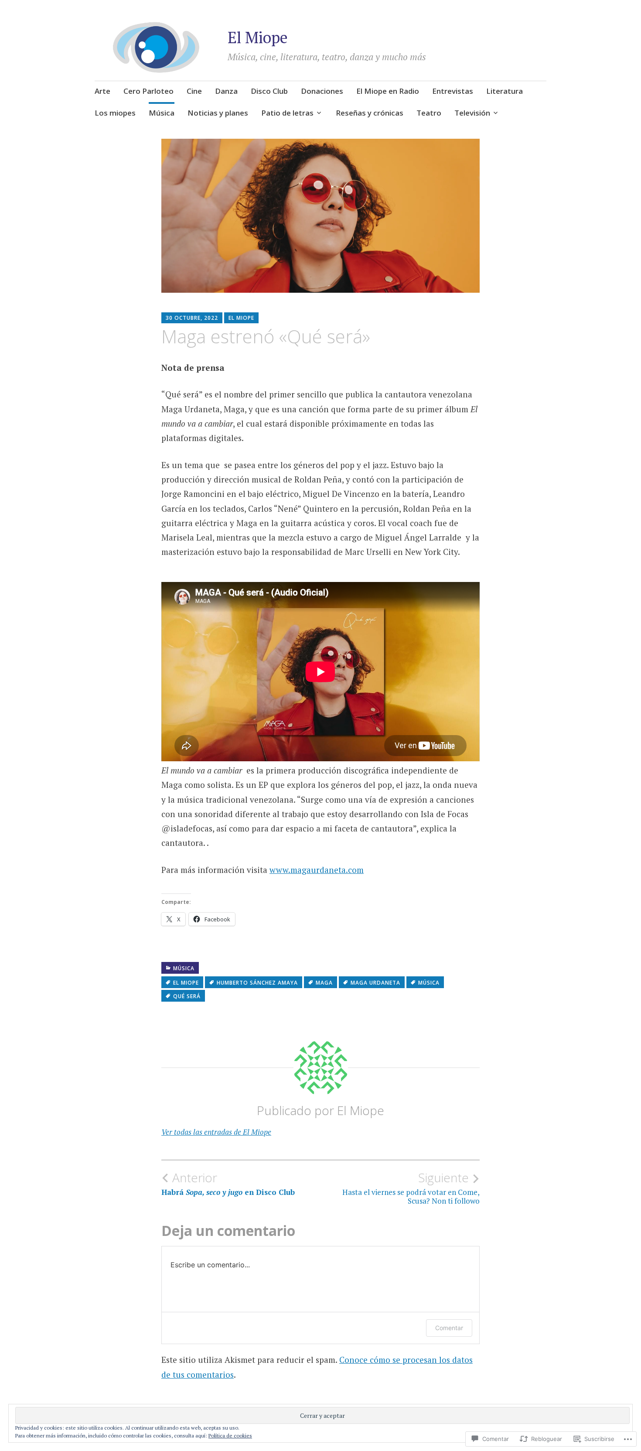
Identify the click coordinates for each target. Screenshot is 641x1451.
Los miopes (115, 113)
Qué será (187, 996)
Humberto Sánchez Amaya (257, 982)
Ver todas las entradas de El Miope (216, 1132)
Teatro (428, 113)
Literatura (504, 91)
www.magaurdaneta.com (316, 869)
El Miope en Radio (387, 91)
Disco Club (269, 91)
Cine (194, 91)
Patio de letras (287, 113)
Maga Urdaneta (375, 982)
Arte (102, 91)
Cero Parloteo (148, 91)
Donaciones (322, 91)
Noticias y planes (218, 113)
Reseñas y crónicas (369, 113)
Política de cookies (230, 1435)
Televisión (472, 113)
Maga (324, 982)
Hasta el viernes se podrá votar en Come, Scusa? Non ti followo (411, 1187)
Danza (226, 91)
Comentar (449, 1327)
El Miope (258, 37)
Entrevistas (452, 91)
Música (161, 113)
